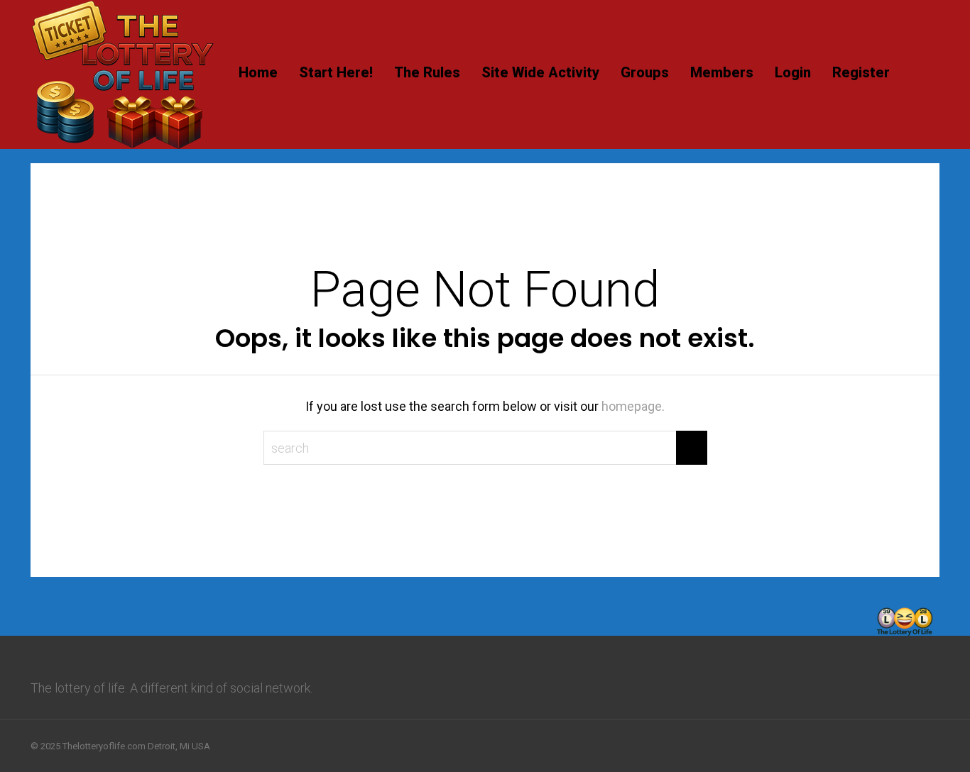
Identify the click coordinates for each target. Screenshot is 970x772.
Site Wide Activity (540, 72)
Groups (645, 72)
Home (258, 72)
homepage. (633, 406)
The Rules (427, 72)
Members (721, 72)
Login (793, 72)
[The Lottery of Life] (122, 146)
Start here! (336, 72)
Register (861, 72)
